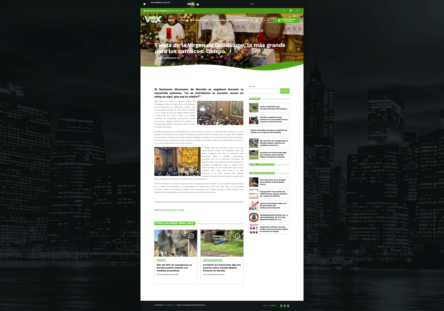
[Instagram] (291, 10)
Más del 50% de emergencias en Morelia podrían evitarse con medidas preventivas (174, 267)
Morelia (161, 36)
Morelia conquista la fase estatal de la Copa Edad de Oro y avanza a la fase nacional (274, 119)
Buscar (252, 86)
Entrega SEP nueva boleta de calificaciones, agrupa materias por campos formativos (273, 193)
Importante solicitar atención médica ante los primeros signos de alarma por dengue (274, 229)
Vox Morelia (169, 305)
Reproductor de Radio (286, 20)
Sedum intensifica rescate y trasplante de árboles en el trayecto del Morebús (269, 131)
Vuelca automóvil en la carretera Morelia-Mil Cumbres (273, 108)
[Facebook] (297, 10)
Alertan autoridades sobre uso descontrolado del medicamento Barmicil (273, 205)
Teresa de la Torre (175, 210)
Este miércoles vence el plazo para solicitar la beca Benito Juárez (273, 182)
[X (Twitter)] (284, 10)
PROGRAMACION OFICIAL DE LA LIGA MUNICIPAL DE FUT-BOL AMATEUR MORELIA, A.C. (274, 217)
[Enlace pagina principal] (154, 20)
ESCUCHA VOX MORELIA (164, 11)
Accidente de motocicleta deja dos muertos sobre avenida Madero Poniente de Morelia (222, 267)
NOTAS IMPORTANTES (213, 260)
